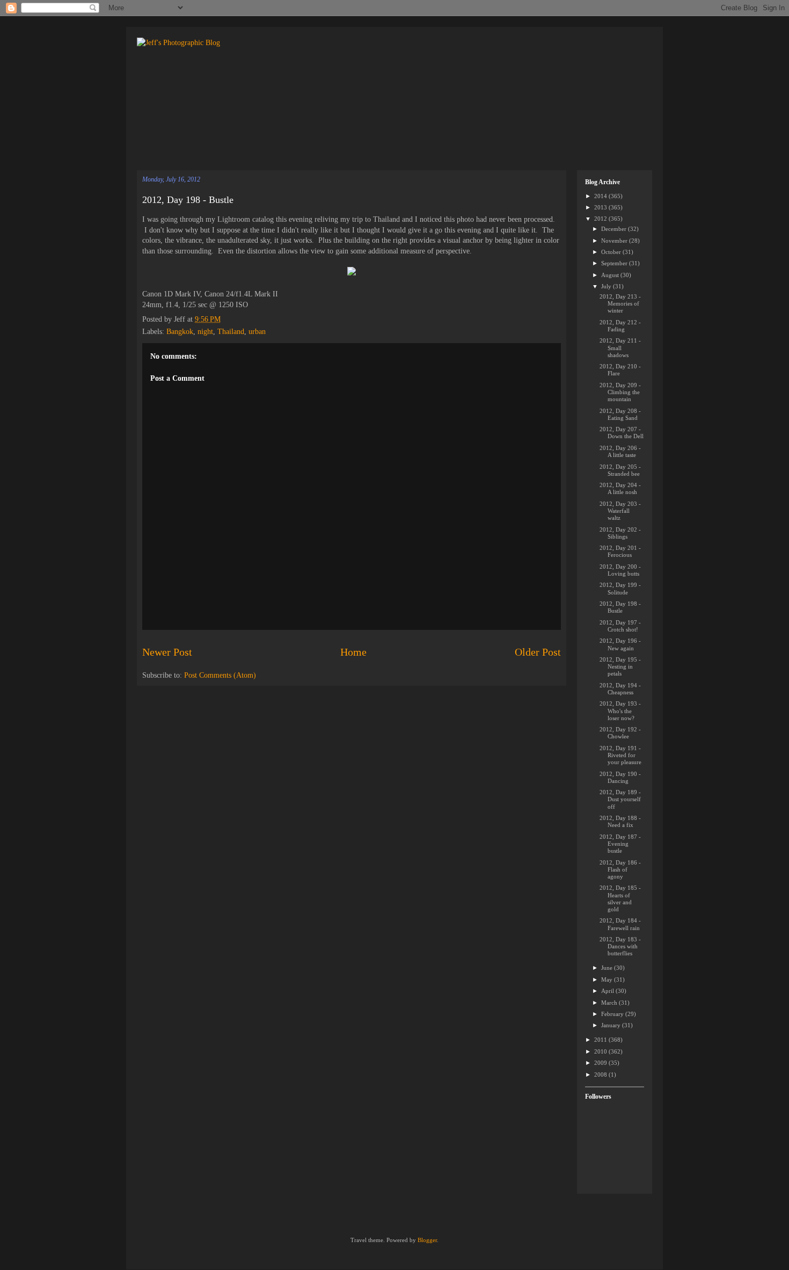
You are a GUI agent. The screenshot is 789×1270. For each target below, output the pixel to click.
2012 (601, 218)
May (607, 979)
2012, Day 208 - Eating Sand (620, 414)
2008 (601, 1074)
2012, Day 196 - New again (620, 644)
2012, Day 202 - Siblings (620, 533)
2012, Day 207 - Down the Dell (622, 432)
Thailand (230, 332)
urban (257, 332)
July (607, 286)
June (607, 967)
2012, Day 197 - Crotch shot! (620, 626)
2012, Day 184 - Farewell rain (620, 924)
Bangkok (179, 332)
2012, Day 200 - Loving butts (620, 570)
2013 (601, 207)
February (613, 1014)
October (612, 252)
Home (353, 652)
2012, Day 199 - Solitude (620, 588)
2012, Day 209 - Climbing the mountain (620, 392)
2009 (601, 1062)
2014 (601, 196)
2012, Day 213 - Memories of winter (620, 303)
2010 (601, 1051)
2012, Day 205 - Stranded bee (620, 470)
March (610, 1002)
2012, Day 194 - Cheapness (620, 688)
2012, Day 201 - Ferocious (620, 551)
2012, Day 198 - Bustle (187, 199)
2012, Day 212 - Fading (620, 325)
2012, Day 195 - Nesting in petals (620, 666)
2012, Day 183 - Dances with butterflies (620, 946)
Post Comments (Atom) (220, 675)
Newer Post (167, 652)
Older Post (538, 652)
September (615, 263)
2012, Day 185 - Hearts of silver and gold (620, 898)
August (610, 275)
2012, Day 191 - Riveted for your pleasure (620, 755)
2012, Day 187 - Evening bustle (620, 843)
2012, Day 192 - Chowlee (620, 732)
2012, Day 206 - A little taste (620, 451)
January (611, 1025)
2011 (601, 1039)
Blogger (427, 1240)
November (615, 240)
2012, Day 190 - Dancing (620, 777)
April (608, 991)
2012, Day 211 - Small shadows (620, 347)
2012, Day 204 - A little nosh (620, 488)
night (205, 332)
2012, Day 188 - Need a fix (620, 821)
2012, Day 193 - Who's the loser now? (620, 710)
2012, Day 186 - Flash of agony (620, 869)
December (614, 229)
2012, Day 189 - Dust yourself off (620, 799)
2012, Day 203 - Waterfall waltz (620, 510)
